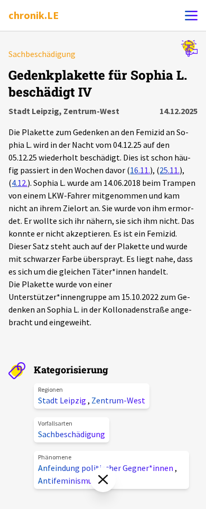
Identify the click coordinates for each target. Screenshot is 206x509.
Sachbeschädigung (71, 434)
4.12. (19, 182)
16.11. (140, 170)
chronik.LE (33, 15)
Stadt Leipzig (63, 400)
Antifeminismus (67, 480)
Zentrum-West (118, 400)
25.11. (170, 170)
